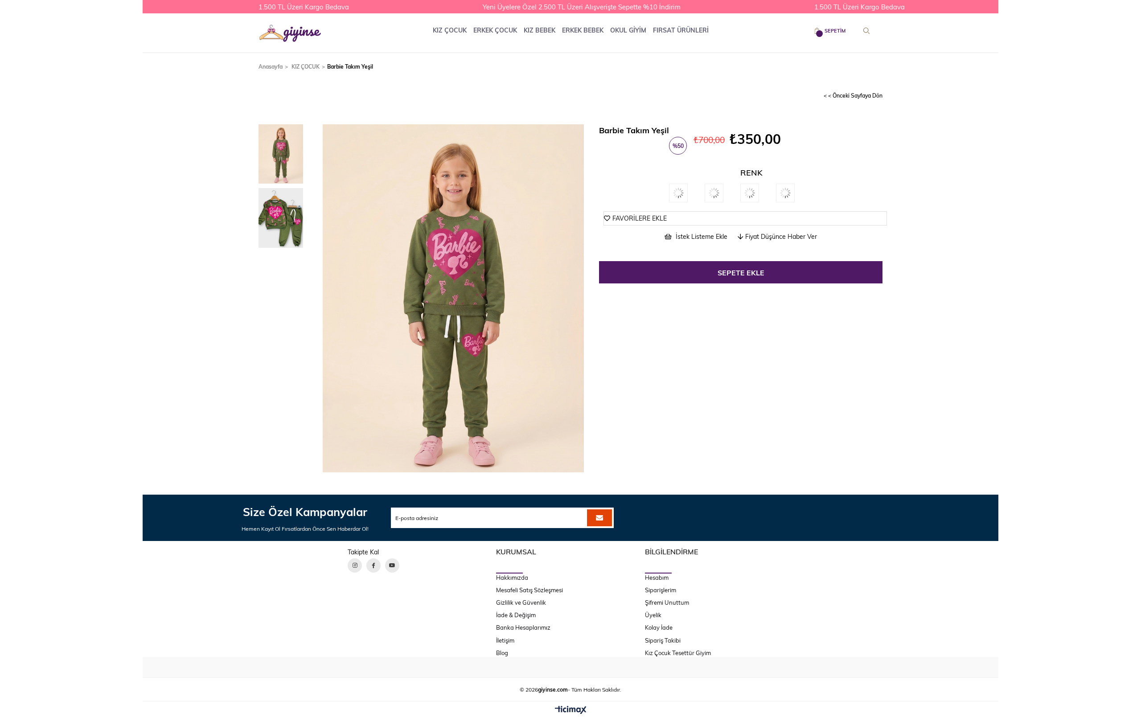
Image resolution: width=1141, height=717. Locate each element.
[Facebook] (373, 565)
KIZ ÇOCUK (450, 30)
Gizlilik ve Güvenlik (521, 602)
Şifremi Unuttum (667, 602)
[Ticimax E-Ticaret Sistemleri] (571, 710)
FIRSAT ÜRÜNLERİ (681, 30)
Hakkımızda (512, 578)
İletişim (505, 640)
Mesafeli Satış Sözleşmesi (529, 590)
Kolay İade (659, 627)
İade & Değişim (516, 615)
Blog (502, 653)
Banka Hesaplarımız (523, 627)
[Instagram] (355, 565)
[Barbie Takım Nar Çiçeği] (758, 193)
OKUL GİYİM (628, 30)
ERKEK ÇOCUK (495, 30)
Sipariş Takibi (663, 640)
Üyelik (653, 615)
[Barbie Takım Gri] (794, 193)
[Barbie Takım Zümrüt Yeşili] (687, 193)
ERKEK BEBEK (582, 30)
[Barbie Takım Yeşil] (722, 193)
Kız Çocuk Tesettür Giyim (678, 653)
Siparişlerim (660, 590)
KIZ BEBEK (539, 30)
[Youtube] (392, 565)
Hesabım (657, 578)
